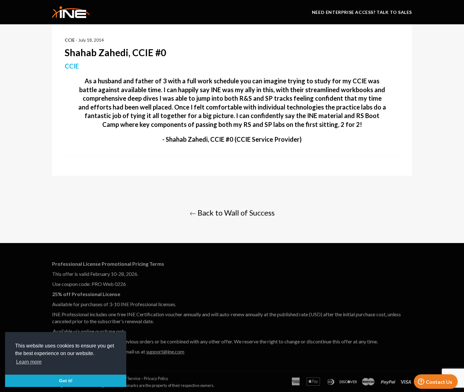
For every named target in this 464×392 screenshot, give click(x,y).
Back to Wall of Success (235, 212)
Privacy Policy (156, 378)
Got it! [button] (66, 380)
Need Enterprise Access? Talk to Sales (362, 12)
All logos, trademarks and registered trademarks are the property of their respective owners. (133, 385)
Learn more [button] (29, 362)
